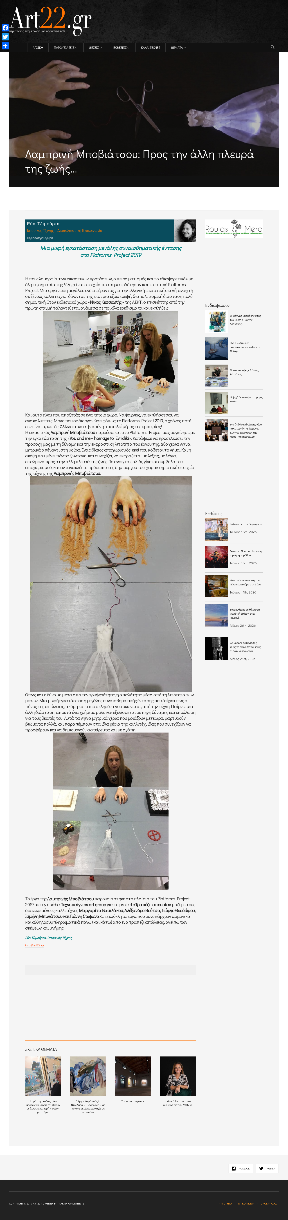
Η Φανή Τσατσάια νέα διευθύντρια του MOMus (177, 1103)
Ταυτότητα (224, 1203)
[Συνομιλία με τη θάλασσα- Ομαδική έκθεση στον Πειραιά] (216, 615)
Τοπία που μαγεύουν (132, 1101)
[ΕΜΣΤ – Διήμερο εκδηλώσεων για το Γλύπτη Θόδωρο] (216, 348)
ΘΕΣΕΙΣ (94, 47)
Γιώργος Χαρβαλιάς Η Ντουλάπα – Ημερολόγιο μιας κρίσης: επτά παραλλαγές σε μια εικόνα (88, 1106)
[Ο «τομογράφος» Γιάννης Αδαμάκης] (216, 376)
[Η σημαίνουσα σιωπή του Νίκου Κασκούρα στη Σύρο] (216, 586)
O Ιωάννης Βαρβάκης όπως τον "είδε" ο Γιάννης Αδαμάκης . (245, 319)
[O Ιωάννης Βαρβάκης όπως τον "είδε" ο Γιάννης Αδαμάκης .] (216, 321)
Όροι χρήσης (269, 1203)
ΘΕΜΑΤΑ (177, 47)
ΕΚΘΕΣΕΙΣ (119, 47)
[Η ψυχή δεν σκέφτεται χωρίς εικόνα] (216, 403)
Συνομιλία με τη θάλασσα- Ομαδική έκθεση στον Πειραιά (245, 613)
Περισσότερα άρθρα (40, 238)
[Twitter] (5, 36)
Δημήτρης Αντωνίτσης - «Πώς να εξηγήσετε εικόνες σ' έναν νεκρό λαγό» (245, 647)
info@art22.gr (34, 945)
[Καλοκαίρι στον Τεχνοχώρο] (216, 529)
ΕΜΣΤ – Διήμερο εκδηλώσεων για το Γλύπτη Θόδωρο (245, 347)
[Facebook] (5, 27)
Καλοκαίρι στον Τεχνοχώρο (245, 524)
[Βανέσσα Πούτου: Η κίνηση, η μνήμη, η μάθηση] (216, 557)
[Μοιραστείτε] (5, 45)
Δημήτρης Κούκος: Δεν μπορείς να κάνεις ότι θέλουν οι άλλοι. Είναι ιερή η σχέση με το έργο (43, 1106)
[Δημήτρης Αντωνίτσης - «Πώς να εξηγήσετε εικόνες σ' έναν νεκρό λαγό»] (216, 648)
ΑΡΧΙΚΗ (38, 47)
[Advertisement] (61, 190)
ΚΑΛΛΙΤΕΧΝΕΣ (150, 47)
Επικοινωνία (246, 1203)
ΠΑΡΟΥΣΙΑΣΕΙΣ (64, 47)
